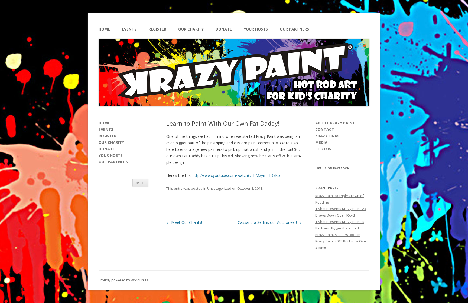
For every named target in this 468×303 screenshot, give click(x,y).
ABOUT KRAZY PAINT (335, 122)
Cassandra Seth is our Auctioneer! (270, 222)
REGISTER (157, 29)
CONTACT (324, 129)
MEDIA (321, 142)
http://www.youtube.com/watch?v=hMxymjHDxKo (236, 175)
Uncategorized (219, 188)
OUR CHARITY (191, 29)
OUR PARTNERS (294, 29)
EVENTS (129, 29)
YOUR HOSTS (256, 29)
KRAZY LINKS (327, 135)
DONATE (224, 29)
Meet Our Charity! (184, 222)
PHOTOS (323, 148)
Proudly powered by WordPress (123, 280)
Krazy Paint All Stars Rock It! (337, 234)
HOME (104, 29)
